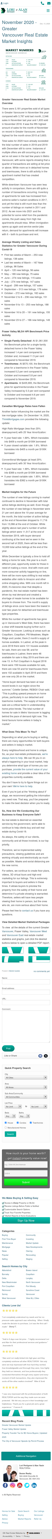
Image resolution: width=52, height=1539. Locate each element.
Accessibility (8, 1536)
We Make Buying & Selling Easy (20, 1198)
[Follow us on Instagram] (12, 1485)
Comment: (6, 1009)
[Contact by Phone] (42, 2)
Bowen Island (31, 1270)
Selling (5, 1259)
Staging (29, 1259)
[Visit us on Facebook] (5, 1485)
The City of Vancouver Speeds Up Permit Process (23, 1441)
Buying (5, 1235)
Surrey (5, 1294)
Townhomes (38, 1122)
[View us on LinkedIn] (34, 1485)
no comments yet (42, 971)
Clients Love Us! (11, 1305)
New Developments (34, 1247)
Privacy (27, 1536)
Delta (4, 1278)
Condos (23, 1122)
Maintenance (7, 1243)
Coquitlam (30, 1274)
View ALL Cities (32, 1298)
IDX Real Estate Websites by (14, 1533)
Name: (5, 978)
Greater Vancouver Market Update (16, 1425)
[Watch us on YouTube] (19, 1485)
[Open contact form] (49, 2)
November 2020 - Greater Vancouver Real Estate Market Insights (25, 31)
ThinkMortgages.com (13, 419)
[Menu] (48, 10)
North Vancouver (33, 1282)
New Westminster (9, 1282)
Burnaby (5, 1274)
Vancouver (7, 931)
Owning (29, 1251)
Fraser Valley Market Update (14, 1429)
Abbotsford (6, 1270)
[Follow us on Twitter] (27, 1485)
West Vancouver (9, 1298)
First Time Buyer (9, 1239)
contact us (27, 910)
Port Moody (31, 1286)
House (10, 1122)
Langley (29, 1278)
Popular (5, 1255)
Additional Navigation (26, 1456)
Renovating (31, 1255)
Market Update (14, 971)
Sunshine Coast (32, 1290)
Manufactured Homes (17, 1127)
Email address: (8, 988)
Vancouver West (38, 931)
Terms (18, 1536)
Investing (30, 1239)
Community (31, 1235)
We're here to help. (23, 786)
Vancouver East (15, 935)
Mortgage (6, 1247)
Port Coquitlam (8, 1286)
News (4, 1251)
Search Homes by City (14, 1266)
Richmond (6, 1290)
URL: (4, 998)
